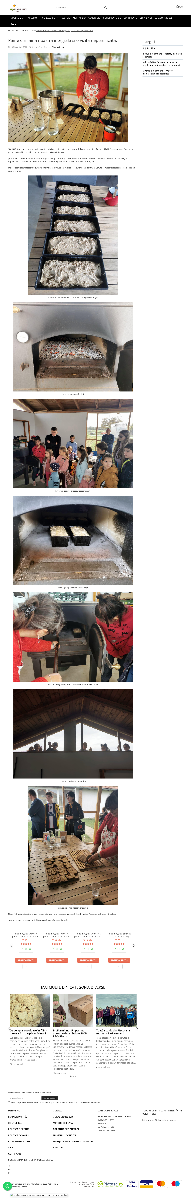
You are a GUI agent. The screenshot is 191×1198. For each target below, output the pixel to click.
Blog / (18, 30)
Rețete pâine (37, 47)
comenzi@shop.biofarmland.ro (162, 1119)
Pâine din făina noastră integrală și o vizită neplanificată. (64, 30)
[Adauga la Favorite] (26, 966)
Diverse (47, 47)
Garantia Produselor (66, 1129)
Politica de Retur (18, 1129)
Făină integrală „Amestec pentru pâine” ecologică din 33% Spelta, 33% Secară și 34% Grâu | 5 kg (88, 935)
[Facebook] (9, 1166)
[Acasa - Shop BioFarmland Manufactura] (23, 7)
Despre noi (14, 1110)
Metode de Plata (63, 1122)
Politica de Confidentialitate (88, 1102)
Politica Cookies (18, 1135)
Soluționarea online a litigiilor (73, 1141)
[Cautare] (105, 7)
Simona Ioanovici (59, 47)
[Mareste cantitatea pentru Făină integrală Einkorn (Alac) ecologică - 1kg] (124, 954)
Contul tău (15, 1122)
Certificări (14, 1153)
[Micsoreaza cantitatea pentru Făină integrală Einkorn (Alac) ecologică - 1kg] (114, 954)
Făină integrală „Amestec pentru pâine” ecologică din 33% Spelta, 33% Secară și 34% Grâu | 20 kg (57, 935)
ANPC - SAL (59, 1147)
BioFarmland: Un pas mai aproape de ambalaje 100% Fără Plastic (70, 1033)
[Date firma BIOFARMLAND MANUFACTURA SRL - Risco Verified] (39, 1195)
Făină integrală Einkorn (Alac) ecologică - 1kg (119, 935)
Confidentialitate (19, 1141)
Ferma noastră (17, 1116)
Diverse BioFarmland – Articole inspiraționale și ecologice (158, 72)
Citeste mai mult (16, 1064)
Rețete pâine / (29, 30)
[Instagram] (9, 1173)
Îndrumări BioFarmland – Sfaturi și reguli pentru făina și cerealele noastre (162, 64)
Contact (58, 1110)
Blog (13, 23)
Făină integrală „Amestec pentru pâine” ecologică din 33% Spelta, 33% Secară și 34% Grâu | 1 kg (26, 935)
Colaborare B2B (63, 1116)
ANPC (11, 1147)
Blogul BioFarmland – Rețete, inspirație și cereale (162, 55)
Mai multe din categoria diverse (73, 987)
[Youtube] (9, 1169)
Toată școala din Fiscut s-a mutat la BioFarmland (113, 1032)
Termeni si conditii (64, 1135)
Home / (11, 30)
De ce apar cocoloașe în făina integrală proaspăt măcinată (28, 1032)
